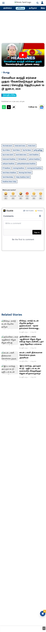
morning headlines (18, 168)
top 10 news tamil (8, 154)
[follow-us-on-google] (42, 107)
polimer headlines (34, 159)
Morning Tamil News (25, 172)
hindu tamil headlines (9, 159)
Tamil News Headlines (9, 172)
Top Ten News (27, 150)
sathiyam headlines (8, 163)
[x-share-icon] (9, 108)
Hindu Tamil (31, 145)
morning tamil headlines (34, 168)
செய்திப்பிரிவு (9, 95)
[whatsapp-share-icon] (4, 108)
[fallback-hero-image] (9, 324)
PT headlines (6, 168)
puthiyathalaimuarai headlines (26, 163)
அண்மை (7, 8)
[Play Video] (23, 55)
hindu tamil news (20, 145)
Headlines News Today (9, 181)
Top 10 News (6, 150)
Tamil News (16, 150)
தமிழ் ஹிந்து (38, 150)
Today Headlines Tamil (23, 177)
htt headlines (22, 159)
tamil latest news (21, 154)
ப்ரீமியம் (20, 8)
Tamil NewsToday (8, 177)
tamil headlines (34, 154)
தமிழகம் (33, 8)
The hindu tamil (7, 145)
